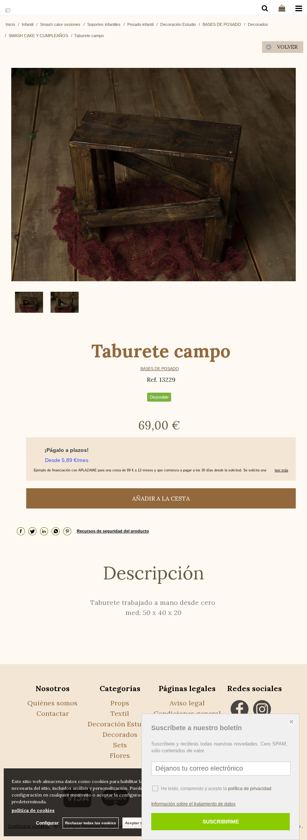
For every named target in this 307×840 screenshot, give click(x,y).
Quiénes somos (52, 703)
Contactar (52, 713)
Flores (120, 755)
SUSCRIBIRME (221, 822)
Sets (120, 745)
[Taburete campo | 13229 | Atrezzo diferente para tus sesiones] (153, 174)
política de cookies (33, 810)
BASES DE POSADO (159, 368)
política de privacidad (249, 788)
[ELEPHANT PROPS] (9, 11)
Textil (119, 713)
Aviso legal (187, 703)
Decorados (120, 734)
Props (119, 703)
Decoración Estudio (120, 724)
